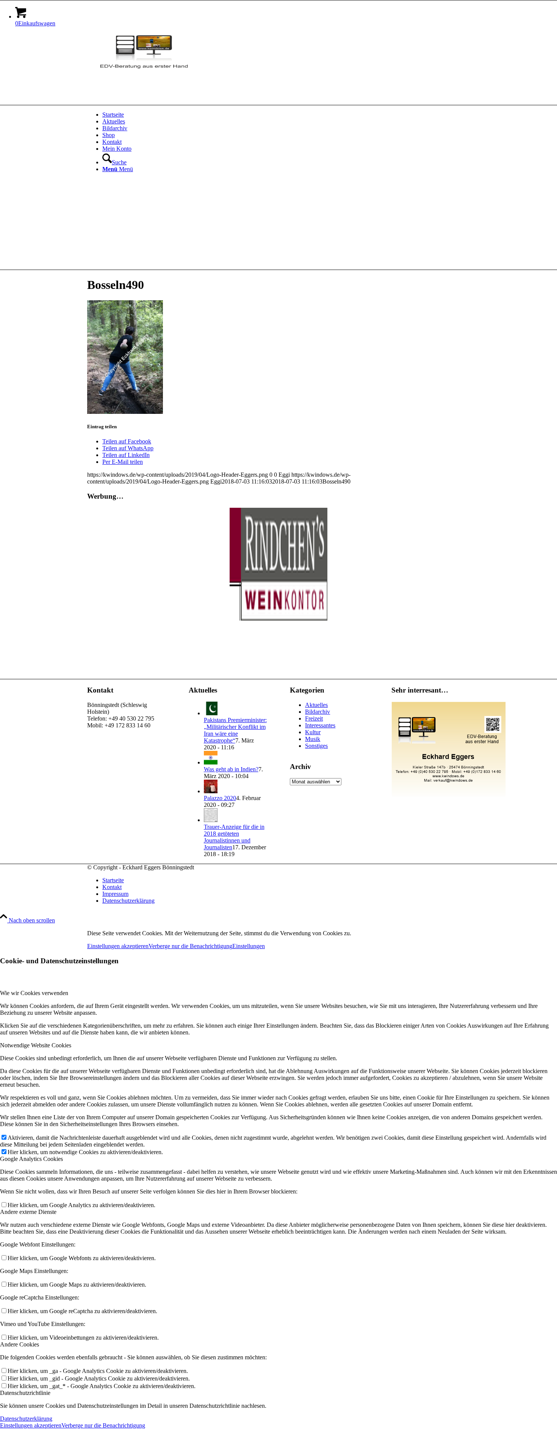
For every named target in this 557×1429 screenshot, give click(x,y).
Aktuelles (316, 705)
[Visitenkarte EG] (448, 795)
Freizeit (314, 718)
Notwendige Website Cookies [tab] (35, 1045)
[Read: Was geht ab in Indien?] (210, 762)
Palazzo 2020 (220, 798)
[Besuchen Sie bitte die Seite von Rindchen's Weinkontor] (278, 618)
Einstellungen (248, 946)
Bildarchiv (317, 711)
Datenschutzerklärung (26, 1418)
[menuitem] (286, 114)
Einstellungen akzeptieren (118, 946)
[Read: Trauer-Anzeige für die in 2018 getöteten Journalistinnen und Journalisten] (210, 820)
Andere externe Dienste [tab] (28, 1212)
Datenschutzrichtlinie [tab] (25, 1393)
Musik (312, 739)
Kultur (313, 732)
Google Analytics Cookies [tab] (31, 1159)
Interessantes (320, 725)
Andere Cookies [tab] (19, 1344)
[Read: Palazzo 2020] (210, 791)
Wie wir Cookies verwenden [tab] (34, 993)
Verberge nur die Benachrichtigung (190, 946)
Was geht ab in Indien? (231, 769)
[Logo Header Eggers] (144, 69)
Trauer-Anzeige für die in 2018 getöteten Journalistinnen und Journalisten (234, 837)
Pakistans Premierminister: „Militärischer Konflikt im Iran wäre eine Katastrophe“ (235, 730)
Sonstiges (316, 746)
